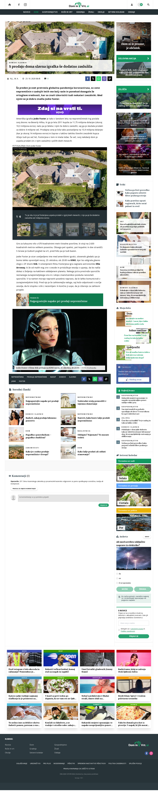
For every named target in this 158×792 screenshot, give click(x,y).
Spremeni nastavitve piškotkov (92, 763)
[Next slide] (103, 179)
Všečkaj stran (135, 379)
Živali (91, 12)
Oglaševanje (21, 763)
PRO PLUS (47, 763)
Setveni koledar (116, 12)
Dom (36, 12)
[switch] (140, 4)
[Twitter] (93, 78)
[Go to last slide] (16, 179)
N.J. (11, 78)
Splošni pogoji (135, 763)
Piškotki (71, 763)
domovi (62, 377)
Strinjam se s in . (133, 630)
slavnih (72, 377)
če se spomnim (125, 583)
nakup (53, 377)
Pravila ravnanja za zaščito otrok (79, 769)
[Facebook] (18, 4)
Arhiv (147, 536)
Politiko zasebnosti (128, 631)
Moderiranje (59, 763)
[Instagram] (25, 4)
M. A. (16, 78)
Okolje (101, 12)
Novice (26, 12)
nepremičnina (17, 377)
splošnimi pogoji (137, 629)
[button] (23, 229)
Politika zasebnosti (117, 763)
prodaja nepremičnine (37, 377)
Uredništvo (35, 763)
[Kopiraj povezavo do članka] (109, 78)
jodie (13, 381)
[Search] (148, 4)
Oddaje (131, 12)
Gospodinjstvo (50, 12)
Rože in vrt (67, 12)
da (120, 574)
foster (22, 381)
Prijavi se (103, 505)
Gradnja (80, 12)
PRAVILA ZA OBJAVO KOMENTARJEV (24, 488)
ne (120, 578)
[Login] (131, 4)
